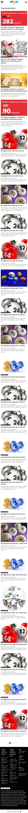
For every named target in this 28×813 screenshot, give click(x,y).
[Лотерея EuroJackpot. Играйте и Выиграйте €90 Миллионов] (14, 108)
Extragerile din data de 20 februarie (14, 575)
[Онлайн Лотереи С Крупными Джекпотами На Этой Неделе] (14, 18)
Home (2, 5)
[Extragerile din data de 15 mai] (14, 221)
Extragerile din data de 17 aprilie (13, 346)
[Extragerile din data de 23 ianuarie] (14, 688)
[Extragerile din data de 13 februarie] (14, 598)
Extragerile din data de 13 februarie (14, 613)
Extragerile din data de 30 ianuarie (13, 670)
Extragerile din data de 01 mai (12, 288)
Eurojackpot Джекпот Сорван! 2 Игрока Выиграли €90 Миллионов (14, 90)
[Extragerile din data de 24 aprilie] (14, 305)
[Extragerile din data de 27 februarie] (14, 532)
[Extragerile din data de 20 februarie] (14, 563)
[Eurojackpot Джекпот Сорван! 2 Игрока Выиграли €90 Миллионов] (14, 80)
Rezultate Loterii (4, 148)
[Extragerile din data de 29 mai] (14, 167)
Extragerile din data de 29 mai (12, 176)
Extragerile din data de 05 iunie (12, 151)
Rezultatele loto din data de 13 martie (12, 483)
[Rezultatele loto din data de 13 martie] (14, 473)
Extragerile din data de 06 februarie (14, 644)
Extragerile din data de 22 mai (12, 205)
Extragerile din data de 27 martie (13, 427)
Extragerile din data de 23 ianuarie (13, 699)
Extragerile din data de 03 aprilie (13, 402)
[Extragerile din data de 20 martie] (14, 446)
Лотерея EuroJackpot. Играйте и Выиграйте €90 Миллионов (13, 118)
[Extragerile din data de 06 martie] (14, 503)
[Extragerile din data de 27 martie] (14, 418)
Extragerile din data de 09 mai (12, 261)
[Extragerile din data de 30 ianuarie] (14, 660)
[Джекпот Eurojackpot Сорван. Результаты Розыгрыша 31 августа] (14, 48)
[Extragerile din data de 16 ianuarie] (14, 720)
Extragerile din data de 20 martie (13, 457)
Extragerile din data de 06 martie (13, 514)
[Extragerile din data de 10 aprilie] (14, 365)
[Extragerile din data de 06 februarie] (14, 633)
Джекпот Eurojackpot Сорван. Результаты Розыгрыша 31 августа (12, 61)
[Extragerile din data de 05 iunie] (14, 139)
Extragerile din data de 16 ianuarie (13, 731)
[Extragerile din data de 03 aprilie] (14, 393)
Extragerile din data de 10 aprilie (13, 377)
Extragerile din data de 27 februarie (14, 543)
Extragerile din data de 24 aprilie (13, 315)
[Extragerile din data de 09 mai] (14, 249)
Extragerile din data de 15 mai (12, 231)
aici (6, 757)
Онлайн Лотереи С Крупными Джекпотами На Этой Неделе (12, 28)
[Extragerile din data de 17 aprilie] (14, 334)
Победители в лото (5, 57)
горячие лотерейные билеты (7, 25)
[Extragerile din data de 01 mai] (14, 278)
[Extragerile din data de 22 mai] (14, 194)
